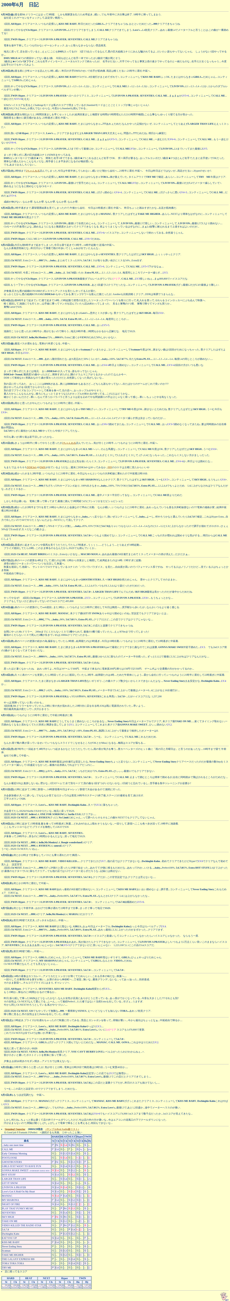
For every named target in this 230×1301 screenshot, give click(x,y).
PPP (110, 467)
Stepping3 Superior (15, 1129)
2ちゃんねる (33, 170)
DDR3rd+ (32, 467)
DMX (43, 467)
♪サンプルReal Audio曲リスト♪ (62, 1129)
